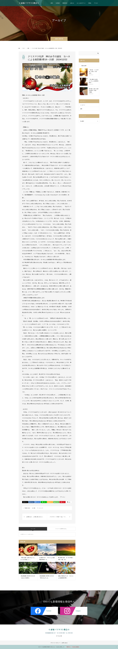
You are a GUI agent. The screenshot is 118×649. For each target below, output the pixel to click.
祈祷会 (89, 3)
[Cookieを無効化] (116, 647)
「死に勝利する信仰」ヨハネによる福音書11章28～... (93, 81)
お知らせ (72, 3)
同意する (68, 646)
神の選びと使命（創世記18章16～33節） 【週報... (93, 90)
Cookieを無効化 (75, 646)
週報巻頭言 (64, 3)
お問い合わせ (64, 642)
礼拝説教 (58, 3)
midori (29, 508)
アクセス (96, 3)
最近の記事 (84, 65)
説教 (34, 508)
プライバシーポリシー (55, 642)
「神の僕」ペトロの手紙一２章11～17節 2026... (93, 71)
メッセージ (82, 105)
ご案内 (51, 3)
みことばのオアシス (81, 3)
